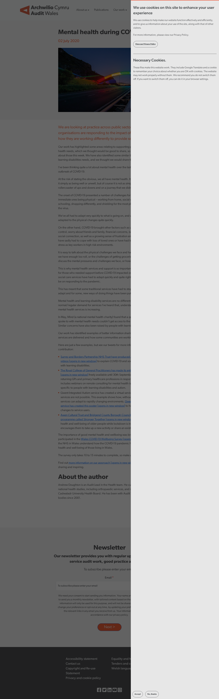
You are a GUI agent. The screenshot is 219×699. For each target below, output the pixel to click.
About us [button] (81, 10)
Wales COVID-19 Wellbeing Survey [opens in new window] (116, 439)
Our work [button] (119, 10)
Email (108, 577)
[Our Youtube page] (115, 690)
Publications (101, 10)
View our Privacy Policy (145, 44)
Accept (138, 694)
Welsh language (122, 668)
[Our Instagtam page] (120, 690)
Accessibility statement (81, 659)
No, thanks (152, 694)
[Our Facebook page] (99, 690)
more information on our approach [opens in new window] (103, 463)
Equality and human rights (129, 659)
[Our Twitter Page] (104, 690)
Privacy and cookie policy (83, 678)
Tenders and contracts (126, 663)
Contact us (73, 663)
